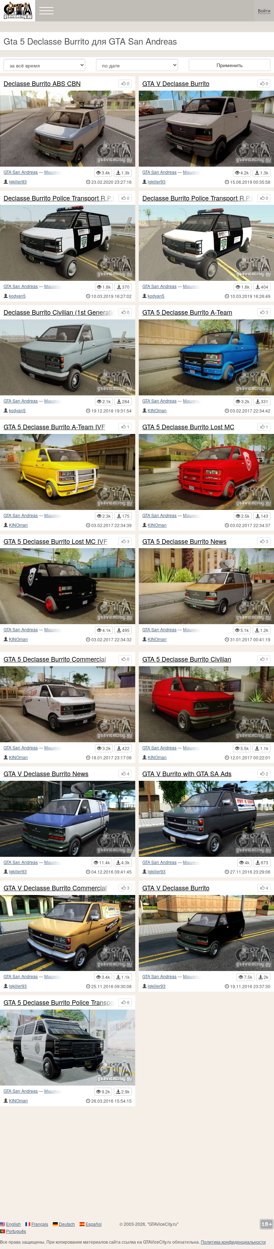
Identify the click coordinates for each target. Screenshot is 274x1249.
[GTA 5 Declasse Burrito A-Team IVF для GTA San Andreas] (67, 472)
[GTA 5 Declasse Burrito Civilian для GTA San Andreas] (206, 704)
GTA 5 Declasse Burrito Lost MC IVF (55, 541)
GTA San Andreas (21, 172)
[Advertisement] (137, 1163)
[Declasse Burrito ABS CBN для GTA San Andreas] (67, 129)
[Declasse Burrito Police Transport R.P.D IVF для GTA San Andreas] (67, 243)
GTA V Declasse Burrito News (46, 773)
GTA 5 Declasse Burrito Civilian (186, 659)
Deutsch (67, 1224)
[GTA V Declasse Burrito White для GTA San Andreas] (206, 129)
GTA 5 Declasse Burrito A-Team (187, 312)
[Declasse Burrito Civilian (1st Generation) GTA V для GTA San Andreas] (67, 357)
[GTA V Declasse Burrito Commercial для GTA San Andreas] (67, 933)
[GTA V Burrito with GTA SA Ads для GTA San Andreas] (206, 819)
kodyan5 (17, 296)
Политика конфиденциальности (233, 1242)
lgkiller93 (18, 181)
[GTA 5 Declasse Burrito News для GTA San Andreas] (206, 586)
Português (16, 1231)
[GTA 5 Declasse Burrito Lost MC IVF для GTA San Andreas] (67, 586)
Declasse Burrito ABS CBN (42, 83)
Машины (53, 172)
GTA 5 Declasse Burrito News (184, 541)
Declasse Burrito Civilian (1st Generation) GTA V (59, 312)
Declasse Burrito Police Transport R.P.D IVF (59, 198)
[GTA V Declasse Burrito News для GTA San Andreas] (67, 819)
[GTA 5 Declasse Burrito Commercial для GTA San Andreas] (67, 704)
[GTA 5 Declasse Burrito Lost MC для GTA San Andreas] (206, 472)
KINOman (157, 410)
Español (94, 1224)
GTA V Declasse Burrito (175, 83)
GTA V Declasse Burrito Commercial (55, 887)
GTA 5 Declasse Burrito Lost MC (188, 426)
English (13, 1224)
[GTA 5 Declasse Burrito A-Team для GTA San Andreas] (206, 357)
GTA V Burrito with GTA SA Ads (187, 773)
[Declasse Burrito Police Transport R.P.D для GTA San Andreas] (206, 243)
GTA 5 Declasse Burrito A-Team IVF (54, 426)
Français (39, 1224)
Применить (230, 65)
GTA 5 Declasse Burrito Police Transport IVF (59, 1002)
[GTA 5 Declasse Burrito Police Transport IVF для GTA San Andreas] (67, 1048)
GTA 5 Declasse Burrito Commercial (55, 659)
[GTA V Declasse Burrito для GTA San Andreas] (206, 933)
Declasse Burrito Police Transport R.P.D (198, 198)
